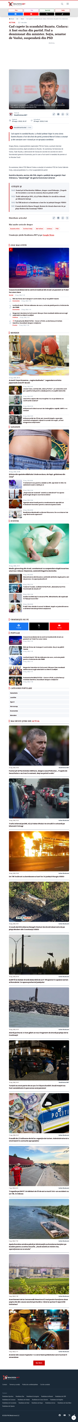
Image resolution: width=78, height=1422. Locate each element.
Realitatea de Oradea (24, 1399)
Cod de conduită (45, 1384)
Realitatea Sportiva (7, 1396)
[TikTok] (62, 14)
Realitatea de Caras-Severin (40, 1399)
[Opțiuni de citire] (74, 1418)
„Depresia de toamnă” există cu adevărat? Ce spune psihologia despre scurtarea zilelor (43, 494)
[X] (46, 14)
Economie (16, 301)
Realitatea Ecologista (33, 1396)
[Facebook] (15, 14)
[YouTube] (31, 14)
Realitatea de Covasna (8, 1399)
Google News (48, 235)
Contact (4, 1384)
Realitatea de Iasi (50, 1403)
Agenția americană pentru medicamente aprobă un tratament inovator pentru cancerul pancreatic (43, 504)
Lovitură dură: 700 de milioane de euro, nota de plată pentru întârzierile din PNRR (43, 658)
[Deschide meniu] (67, 4)
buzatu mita (15, 229)
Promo (15, 325)
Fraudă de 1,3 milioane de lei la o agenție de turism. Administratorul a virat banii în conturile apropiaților (39, 1139)
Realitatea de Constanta (9, 1403)
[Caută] (62, 4)
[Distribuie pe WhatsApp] (63, 114)
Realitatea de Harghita (56, 1399)
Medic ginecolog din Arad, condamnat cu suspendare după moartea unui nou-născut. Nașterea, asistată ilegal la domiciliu (39, 569)
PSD (57, 229)
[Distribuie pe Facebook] (58, 114)
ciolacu (49, 229)
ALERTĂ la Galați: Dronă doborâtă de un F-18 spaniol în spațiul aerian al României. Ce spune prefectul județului (38, 981)
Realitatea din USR (60, 1396)
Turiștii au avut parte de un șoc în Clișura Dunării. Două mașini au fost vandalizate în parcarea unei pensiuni (37, 1086)
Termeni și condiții (14, 1384)
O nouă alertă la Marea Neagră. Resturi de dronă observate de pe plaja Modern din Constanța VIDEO (40, 207)
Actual (22, 19)
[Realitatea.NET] (17, 4)
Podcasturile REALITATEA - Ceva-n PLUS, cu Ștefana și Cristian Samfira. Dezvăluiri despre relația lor (37, 322)
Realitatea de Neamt (47, 1396)
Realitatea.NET (20, 115)
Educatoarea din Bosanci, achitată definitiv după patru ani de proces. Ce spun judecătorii (46, 578)
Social (11, 295)
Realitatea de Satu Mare (64, 1403)
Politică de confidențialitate (30, 1384)
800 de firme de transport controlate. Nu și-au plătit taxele (36, 299)
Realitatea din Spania (8, 1406)
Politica (15, 317)
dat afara (39, 229)
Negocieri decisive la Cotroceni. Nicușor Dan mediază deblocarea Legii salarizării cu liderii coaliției (44, 668)
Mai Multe (39, 1363)
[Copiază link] (54, 114)
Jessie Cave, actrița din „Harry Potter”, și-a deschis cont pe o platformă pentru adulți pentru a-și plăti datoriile (45, 390)
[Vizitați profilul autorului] (11, 114)
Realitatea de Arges (37, 1403)
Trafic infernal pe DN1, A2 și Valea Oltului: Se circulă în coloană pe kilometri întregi (40, 197)
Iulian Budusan (64, 820)
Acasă (12, 19)
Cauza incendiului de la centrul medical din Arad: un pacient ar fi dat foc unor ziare (43, 638)
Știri (17, 19)
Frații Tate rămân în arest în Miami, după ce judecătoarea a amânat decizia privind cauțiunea (45, 607)
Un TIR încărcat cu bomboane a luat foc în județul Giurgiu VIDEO (41, 202)
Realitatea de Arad (24, 1403)
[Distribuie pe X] (67, 114)
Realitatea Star (20, 1396)
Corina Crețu (27, 229)
